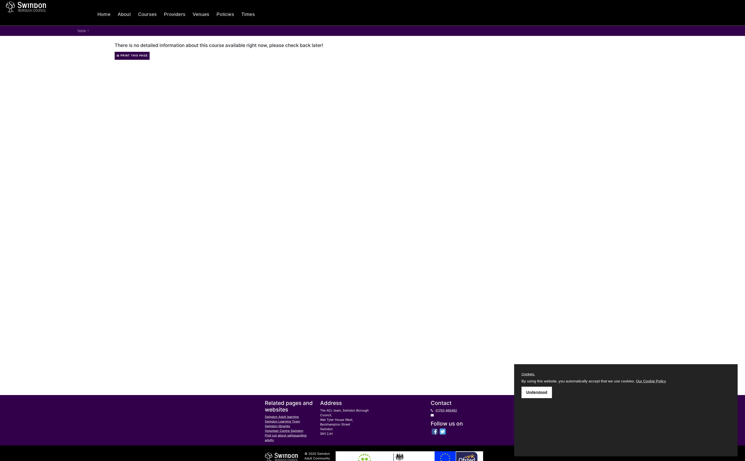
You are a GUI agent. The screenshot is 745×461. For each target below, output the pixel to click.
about (124, 14)
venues (201, 14)
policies (225, 14)
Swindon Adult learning (282, 417)
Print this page (133, 55)
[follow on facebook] (435, 431)
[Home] (40, 7)
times (248, 14)
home (104, 14)
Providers (174, 14)
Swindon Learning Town (282, 421)
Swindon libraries (277, 426)
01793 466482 (446, 410)
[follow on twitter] (443, 431)
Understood (536, 392)
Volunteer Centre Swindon (284, 431)
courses (147, 14)
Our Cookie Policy (651, 381)
